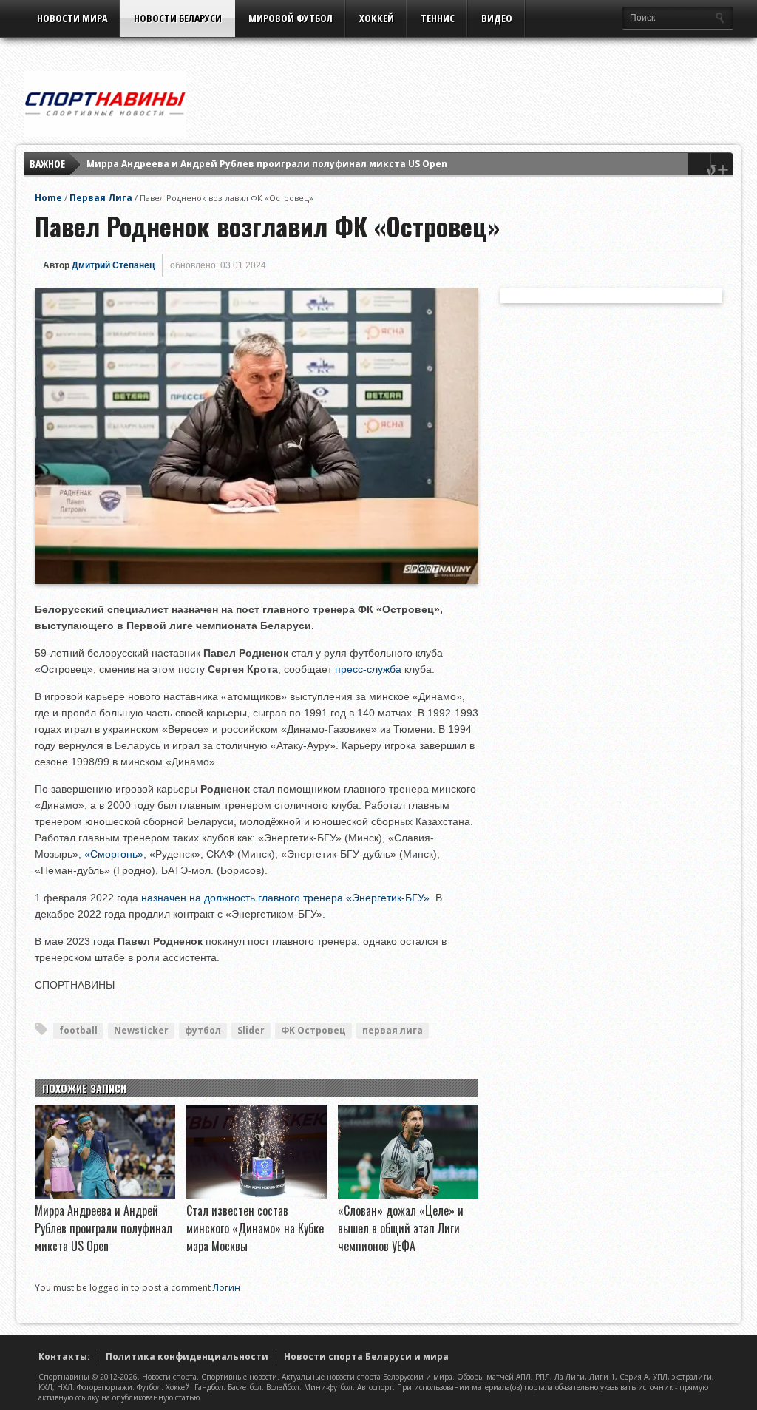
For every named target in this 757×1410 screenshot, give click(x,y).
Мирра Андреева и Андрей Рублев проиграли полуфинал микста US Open (266, 163)
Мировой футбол (290, 18)
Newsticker (141, 1030)
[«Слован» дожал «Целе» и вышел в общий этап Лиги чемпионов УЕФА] (408, 1195)
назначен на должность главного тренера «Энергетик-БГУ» (285, 898)
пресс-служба (368, 669)
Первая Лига (100, 197)
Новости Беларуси (178, 18)
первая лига (392, 1030)
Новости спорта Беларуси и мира (366, 1356)
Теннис (438, 18)
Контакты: (64, 1356)
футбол (203, 1030)
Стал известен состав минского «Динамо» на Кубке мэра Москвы (255, 1228)
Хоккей (376, 18)
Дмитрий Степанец (113, 265)
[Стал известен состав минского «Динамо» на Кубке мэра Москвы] (256, 1195)
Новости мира (72, 18)
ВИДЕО (496, 18)
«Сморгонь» (113, 854)
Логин (226, 1287)
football (78, 1030)
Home (48, 197)
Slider (251, 1030)
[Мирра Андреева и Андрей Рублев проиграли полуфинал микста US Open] (105, 1195)
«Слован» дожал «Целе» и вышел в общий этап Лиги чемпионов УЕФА (401, 1228)
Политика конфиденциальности (187, 1356)
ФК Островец (313, 1030)
